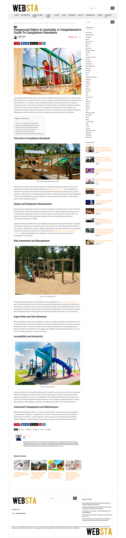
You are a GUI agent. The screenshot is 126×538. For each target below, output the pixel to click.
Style (87, 119)
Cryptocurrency (91, 57)
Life (87, 99)
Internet (88, 90)
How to (88, 88)
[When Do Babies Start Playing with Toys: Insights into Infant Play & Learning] (73, 461)
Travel (100, 15)
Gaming (88, 79)
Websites (88, 132)
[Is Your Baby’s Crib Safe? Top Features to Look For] (22, 461)
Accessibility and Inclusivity (25, 131)
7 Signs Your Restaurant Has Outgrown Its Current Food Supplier (104, 210)
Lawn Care (48, 16)
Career (88, 52)
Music (88, 104)
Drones (88, 59)
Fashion (88, 68)
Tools (63, 15)
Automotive (25, 15)
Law (87, 95)
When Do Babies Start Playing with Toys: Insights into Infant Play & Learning (72, 476)
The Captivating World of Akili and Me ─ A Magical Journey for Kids (55, 475)
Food (87, 72)
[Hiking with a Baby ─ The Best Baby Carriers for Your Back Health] (39, 461)
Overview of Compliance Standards (27, 123)
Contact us (108, 16)
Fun (87, 75)
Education (89, 64)
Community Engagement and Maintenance (29, 133)
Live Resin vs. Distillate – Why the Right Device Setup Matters (104, 170)
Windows (89, 137)
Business (72, 15)
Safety (42, 429)
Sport (56, 15)
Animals (88, 37)
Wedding (88, 135)
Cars (87, 55)
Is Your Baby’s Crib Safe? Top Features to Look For (21, 474)
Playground (36, 429)
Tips (87, 124)
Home (16, 15)
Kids (20, 23)
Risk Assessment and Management (27, 127)
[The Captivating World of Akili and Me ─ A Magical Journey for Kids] (56, 461)
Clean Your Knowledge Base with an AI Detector (104, 201)
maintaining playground (68, 302)
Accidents (89, 32)
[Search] (112, 8)
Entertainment (90, 66)
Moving (88, 101)
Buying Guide (90, 50)
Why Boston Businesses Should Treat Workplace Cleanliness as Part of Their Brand (104, 160)
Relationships (90, 112)
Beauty (88, 44)
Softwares (89, 115)
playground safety (56, 189)
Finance (88, 70)
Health (80, 15)
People (88, 108)
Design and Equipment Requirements (28, 125)
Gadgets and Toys (37, 16)
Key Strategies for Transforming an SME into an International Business (104, 220)
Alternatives (90, 35)
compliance (28, 429)
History (88, 84)
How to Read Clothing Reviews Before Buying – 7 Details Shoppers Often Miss (104, 149)
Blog (87, 46)
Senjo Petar (22, 36)
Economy (88, 61)
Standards (48, 429)
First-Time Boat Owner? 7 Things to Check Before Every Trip (104, 180)
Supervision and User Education (26, 129)
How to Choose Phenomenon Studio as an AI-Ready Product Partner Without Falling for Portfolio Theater (104, 231)
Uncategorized (90, 130)
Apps (87, 39)
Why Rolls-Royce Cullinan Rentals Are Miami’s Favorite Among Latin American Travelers (104, 191)
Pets (87, 110)
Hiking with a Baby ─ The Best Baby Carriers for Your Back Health (38, 475)
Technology (90, 15)
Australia (21, 429)
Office (87, 106)
